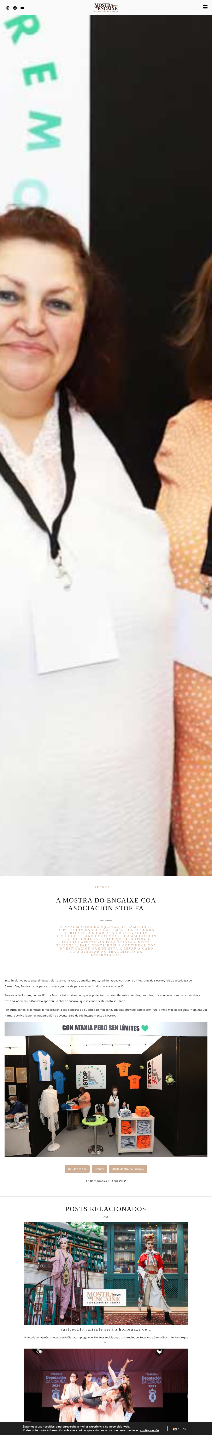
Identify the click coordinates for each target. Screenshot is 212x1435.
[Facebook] (14, 7)
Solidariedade (77, 1169)
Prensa (102, 887)
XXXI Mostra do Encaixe (128, 1169)
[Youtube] (22, 7)
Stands (99, 1169)
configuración (149, 1430)
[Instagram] (7, 7)
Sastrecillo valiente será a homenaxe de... (106, 1329)
